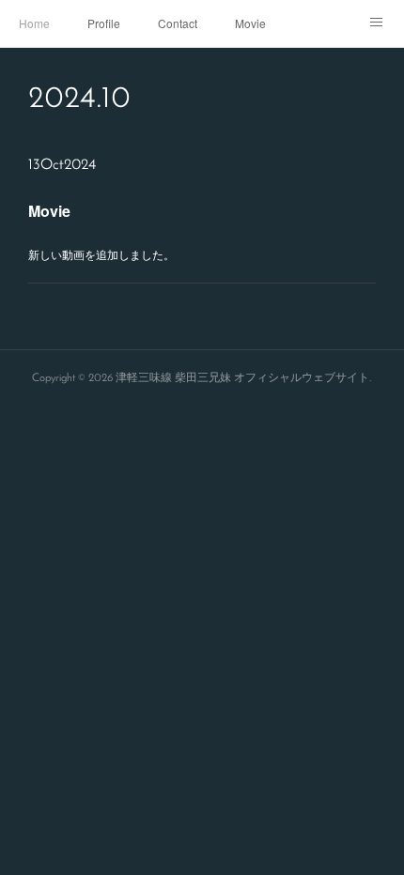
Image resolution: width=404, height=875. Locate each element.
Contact (177, 23)
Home (34, 23)
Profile (103, 23)
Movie (250, 23)
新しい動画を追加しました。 (101, 254)
